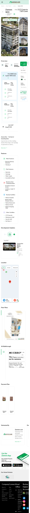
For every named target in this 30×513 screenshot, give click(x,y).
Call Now (24, 63)
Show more (3, 147)
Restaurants (15, 267)
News (10, 489)
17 (4, 53)
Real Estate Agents (11, 495)
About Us (4, 487)
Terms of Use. (24, 99)
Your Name (23, 70)
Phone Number (23, 77)
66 (6, 248)
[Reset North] (16, 276)
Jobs (3, 491)
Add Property (11, 498)
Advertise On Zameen (4, 495)
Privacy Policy (4, 498)
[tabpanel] (15, 325)
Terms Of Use (4, 500)
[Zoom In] (16, 272)
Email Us (19, 511)
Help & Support (5, 492)
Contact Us (4, 489)
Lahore (14, 6)
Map (15, 53)
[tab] (3, 351)
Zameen (2, 6)
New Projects (8, 6)
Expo (10, 492)
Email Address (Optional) (23, 83)
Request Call (24, 92)
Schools (8, 267)
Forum (10, 491)
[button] (9, 76)
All (3, 267)
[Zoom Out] (16, 274)
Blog (10, 487)
